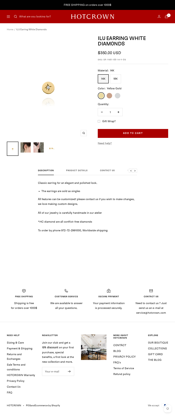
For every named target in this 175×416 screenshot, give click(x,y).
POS (28, 405)
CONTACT (119, 345)
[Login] (159, 16)
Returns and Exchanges (14, 356)
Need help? (105, 143)
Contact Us (14, 387)
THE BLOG (154, 360)
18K (115, 79)
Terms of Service (123, 368)
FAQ (9, 392)
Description (46, 171)
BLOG (117, 351)
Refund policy (121, 374)
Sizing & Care (15, 343)
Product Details (77, 171)
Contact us (107, 171)
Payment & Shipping (19, 348)
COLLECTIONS (157, 348)
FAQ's (117, 362)
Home (10, 29)
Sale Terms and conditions (16, 367)
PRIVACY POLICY (124, 357)
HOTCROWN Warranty (21, 375)
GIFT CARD (155, 354)
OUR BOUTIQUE (158, 343)
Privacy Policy (15, 381)
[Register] (69, 371)
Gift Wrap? (109, 121)
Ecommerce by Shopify (47, 405)
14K (103, 79)
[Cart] (166, 16)
